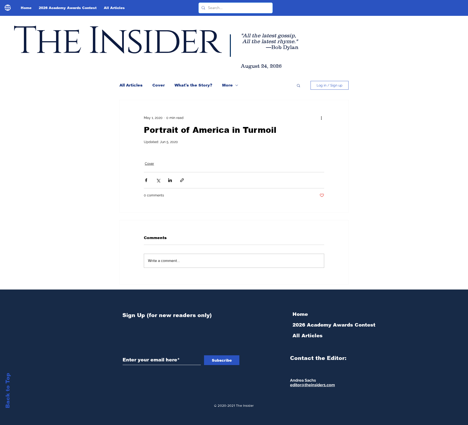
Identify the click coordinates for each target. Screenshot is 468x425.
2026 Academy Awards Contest (318, 325)
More (227, 85)
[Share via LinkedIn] (170, 180)
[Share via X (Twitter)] (158, 180)
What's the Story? (193, 85)
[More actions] (321, 118)
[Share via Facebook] (146, 180)
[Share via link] (182, 180)
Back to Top (8, 390)
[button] (298, 85)
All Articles (131, 85)
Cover (158, 85)
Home (300, 314)
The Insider (116, 41)
